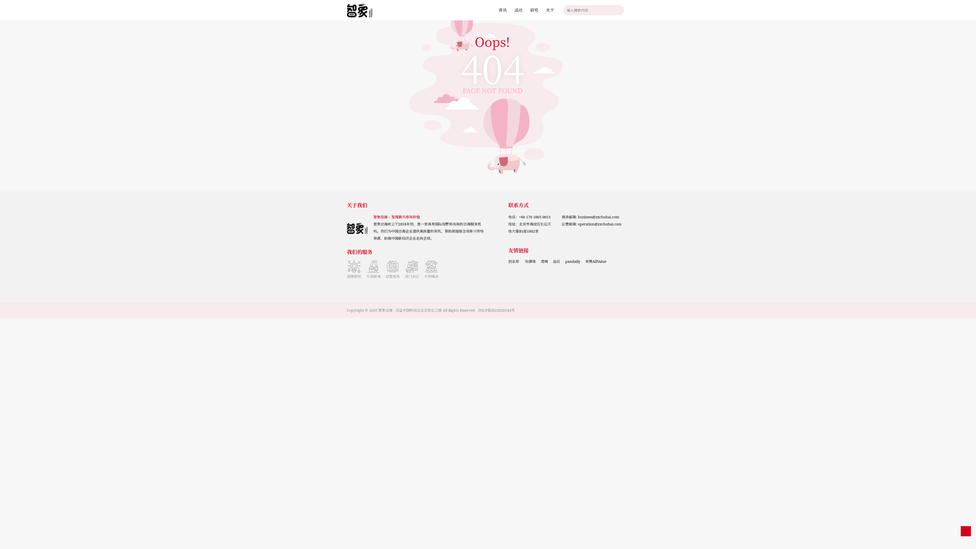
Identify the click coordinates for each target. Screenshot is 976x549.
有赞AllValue (595, 261)
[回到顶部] (966, 531)
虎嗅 (544, 261)
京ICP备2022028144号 (496, 310)
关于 (550, 10)
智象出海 (385, 310)
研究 (534, 10)
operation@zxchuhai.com (599, 224)
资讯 (503, 10)
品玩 (556, 261)
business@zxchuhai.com (598, 217)
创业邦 (514, 261)
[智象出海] (359, 10)
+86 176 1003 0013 (535, 217)
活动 (518, 10)
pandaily (572, 261)
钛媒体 (530, 261)
